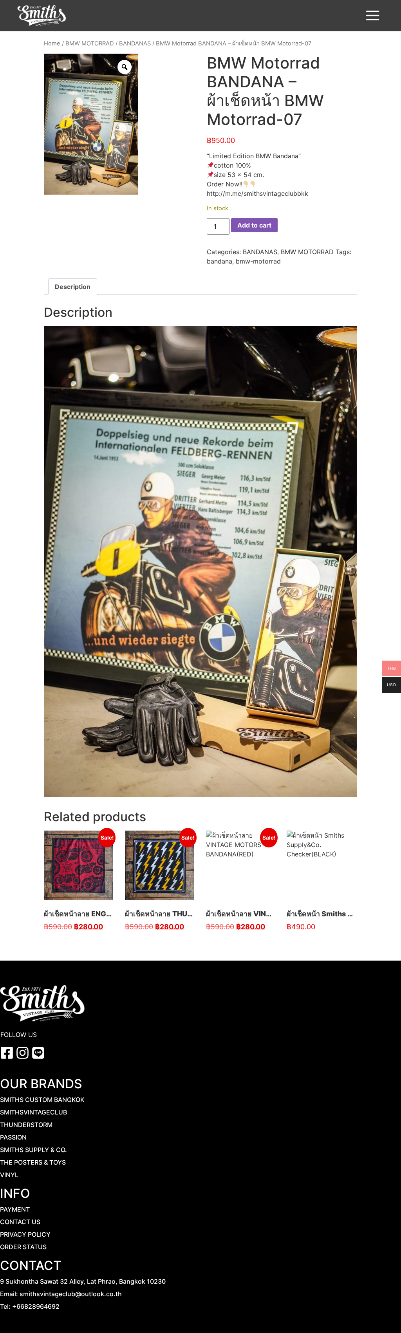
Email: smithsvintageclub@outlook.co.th (61, 1294)
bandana (219, 261)
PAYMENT (15, 1209)
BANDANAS (135, 43)
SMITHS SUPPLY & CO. (33, 1150)
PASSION (13, 1137)
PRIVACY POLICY (25, 1234)
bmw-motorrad (258, 261)
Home (52, 43)
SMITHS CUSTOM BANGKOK (42, 1100)
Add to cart (254, 225)
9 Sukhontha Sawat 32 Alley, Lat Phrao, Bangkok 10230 (83, 1281)
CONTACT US (20, 1222)
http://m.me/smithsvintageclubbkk (257, 193)
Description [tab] (72, 287)
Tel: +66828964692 (30, 1306)
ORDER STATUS (23, 1247)
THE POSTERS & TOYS (33, 1162)
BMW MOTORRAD (89, 43)
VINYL (9, 1175)
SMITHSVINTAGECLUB (33, 1112)
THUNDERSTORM (26, 1125)
